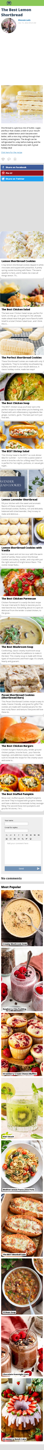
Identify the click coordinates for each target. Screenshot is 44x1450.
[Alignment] (27, 839)
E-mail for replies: (11, 827)
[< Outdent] (35, 835)
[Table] (15, 839)
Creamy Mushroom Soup (15, 944)
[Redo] (11, 835)
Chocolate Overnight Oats (16, 1374)
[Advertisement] (22, 58)
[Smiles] (31, 839)
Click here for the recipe (11, 152)
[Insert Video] (11, 839)
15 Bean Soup (9, 1312)
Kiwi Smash (8, 1136)
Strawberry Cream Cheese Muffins (20, 1073)
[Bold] (15, 835)
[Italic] (19, 835)
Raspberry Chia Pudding (14, 1009)
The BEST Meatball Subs (14, 1254)
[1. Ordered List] (31, 835)
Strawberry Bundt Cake (14, 1439)
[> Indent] (39, 835)
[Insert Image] (7, 839)
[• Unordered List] (27, 835)
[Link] (19, 839)
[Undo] (7, 835)
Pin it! (9, 173)
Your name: (9, 820)
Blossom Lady (24, 20)
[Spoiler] (23, 839)
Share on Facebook (16, 167)
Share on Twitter (15, 178)
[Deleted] (23, 835)
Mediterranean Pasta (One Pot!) (18, 1189)
